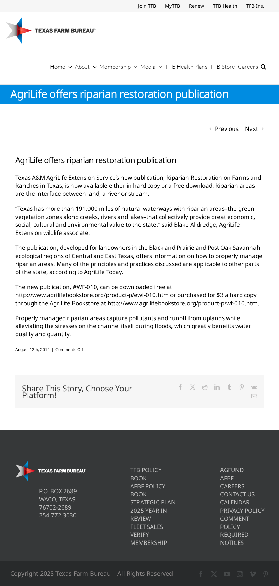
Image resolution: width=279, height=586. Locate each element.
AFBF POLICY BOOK (147, 490)
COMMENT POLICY (234, 523)
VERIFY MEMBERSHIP (148, 539)
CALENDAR (235, 502)
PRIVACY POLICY (242, 510)
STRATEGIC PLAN (153, 502)
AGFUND (232, 470)
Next (251, 129)
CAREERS (232, 486)
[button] (263, 66)
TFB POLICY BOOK (146, 474)
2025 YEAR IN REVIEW (148, 514)
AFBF (227, 478)
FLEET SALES (146, 527)
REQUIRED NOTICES (234, 539)
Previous (227, 129)
